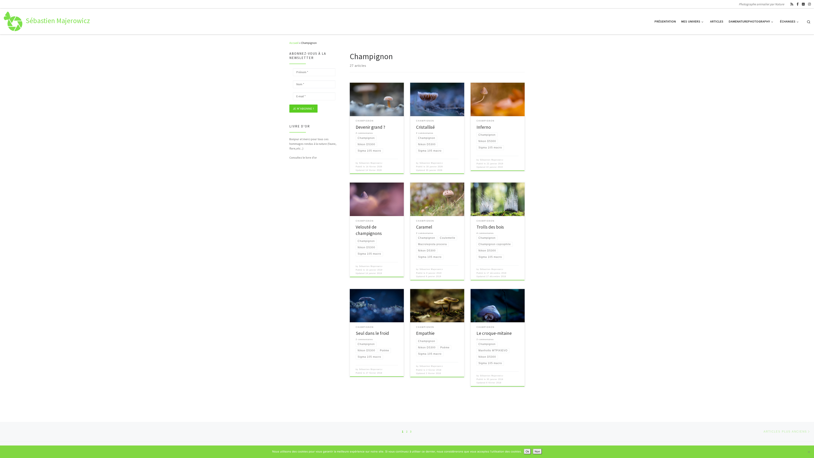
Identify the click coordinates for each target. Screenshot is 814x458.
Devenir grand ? (370, 127)
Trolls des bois (490, 227)
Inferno (484, 127)
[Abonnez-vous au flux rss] (791, 4)
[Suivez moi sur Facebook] (798, 4)
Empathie (425, 333)
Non (537, 451)
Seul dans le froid (372, 333)
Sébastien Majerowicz (371, 163)
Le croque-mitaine (494, 333)
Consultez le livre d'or (303, 157)
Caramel (424, 227)
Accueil (293, 43)
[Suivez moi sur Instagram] (809, 4)
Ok (527, 451)
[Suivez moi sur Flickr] (803, 4)
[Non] (809, 452)
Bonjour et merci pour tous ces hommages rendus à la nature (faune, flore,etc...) (312, 143)
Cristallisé (425, 127)
